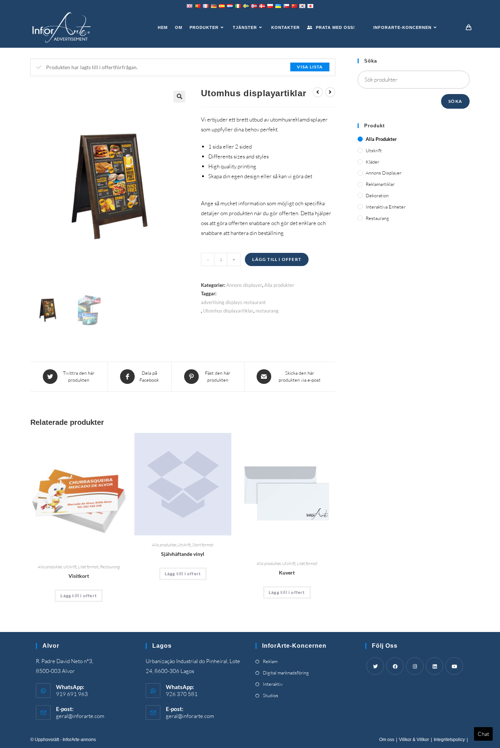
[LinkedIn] (434, 666)
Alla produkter (279, 285)
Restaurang (110, 566)
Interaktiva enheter (386, 207)
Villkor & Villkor (414, 739)
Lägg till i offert (276, 259)
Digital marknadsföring (286, 673)
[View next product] (330, 92)
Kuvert (287, 572)
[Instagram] (414, 666)
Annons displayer (244, 285)
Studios (270, 695)
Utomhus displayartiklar (228, 311)
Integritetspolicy (449, 739)
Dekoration (377, 195)
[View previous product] (318, 92)
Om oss (386, 739)
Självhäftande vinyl (182, 554)
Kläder (372, 162)
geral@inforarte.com (80, 716)
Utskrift (70, 566)
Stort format (202, 544)
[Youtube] (454, 666)
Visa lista (310, 67)
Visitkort (78, 576)
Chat (483, 733)
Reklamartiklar (380, 184)
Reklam (270, 661)
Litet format (88, 566)
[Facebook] (395, 666)
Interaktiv (273, 684)
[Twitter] (375, 666)
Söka (455, 101)
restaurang (267, 311)
